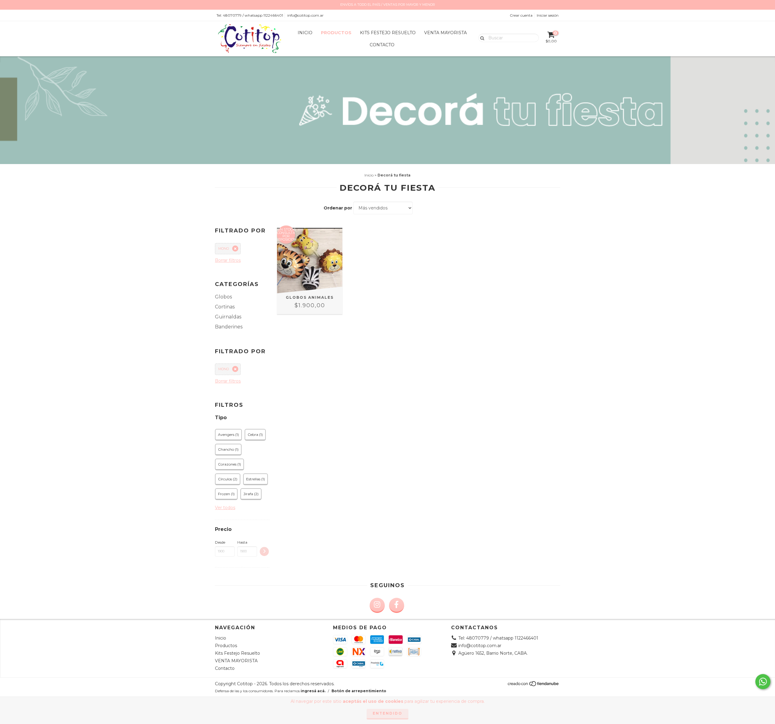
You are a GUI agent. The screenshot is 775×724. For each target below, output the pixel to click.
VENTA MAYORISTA (445, 32)
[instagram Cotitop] (377, 605)
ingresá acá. (313, 691)
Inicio (305, 32)
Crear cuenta (521, 15)
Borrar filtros (228, 260)
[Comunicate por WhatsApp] (762, 681)
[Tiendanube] (533, 685)
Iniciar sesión (548, 15)
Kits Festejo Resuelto (388, 32)
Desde (220, 542)
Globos (223, 297)
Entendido (387, 713)
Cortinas (225, 307)
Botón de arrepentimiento (358, 691)
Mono (223, 248)
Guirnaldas (228, 317)
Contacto (382, 45)
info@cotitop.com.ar (305, 15)
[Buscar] (480, 37)
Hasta (242, 542)
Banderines (228, 327)
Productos (336, 32)
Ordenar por (338, 208)
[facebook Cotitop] (396, 605)
